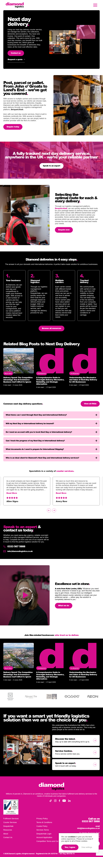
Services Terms (42, 830)
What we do (63, 605)
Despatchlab (17, 109)
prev (49, 510)
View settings (86, 847)
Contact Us (7, 837)
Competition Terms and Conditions (50, 841)
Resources (7, 830)
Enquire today (13, 126)
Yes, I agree (70, 847)
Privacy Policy (42, 819)
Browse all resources (51, 328)
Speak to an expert (51, 165)
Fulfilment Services (11, 819)
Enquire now (64, 229)
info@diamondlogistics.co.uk (20, 551)
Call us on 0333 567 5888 (91, 820)
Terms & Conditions (44, 822)
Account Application (44, 837)
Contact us (16, 53)
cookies (72, 836)
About (5, 834)
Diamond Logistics (15, 5)
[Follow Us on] (51, 801)
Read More (11, 493)
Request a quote (15, 59)
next (54, 510)
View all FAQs (90, 403)
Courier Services (10, 822)
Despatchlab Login (43, 834)
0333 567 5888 (16, 546)
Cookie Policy (41, 826)
